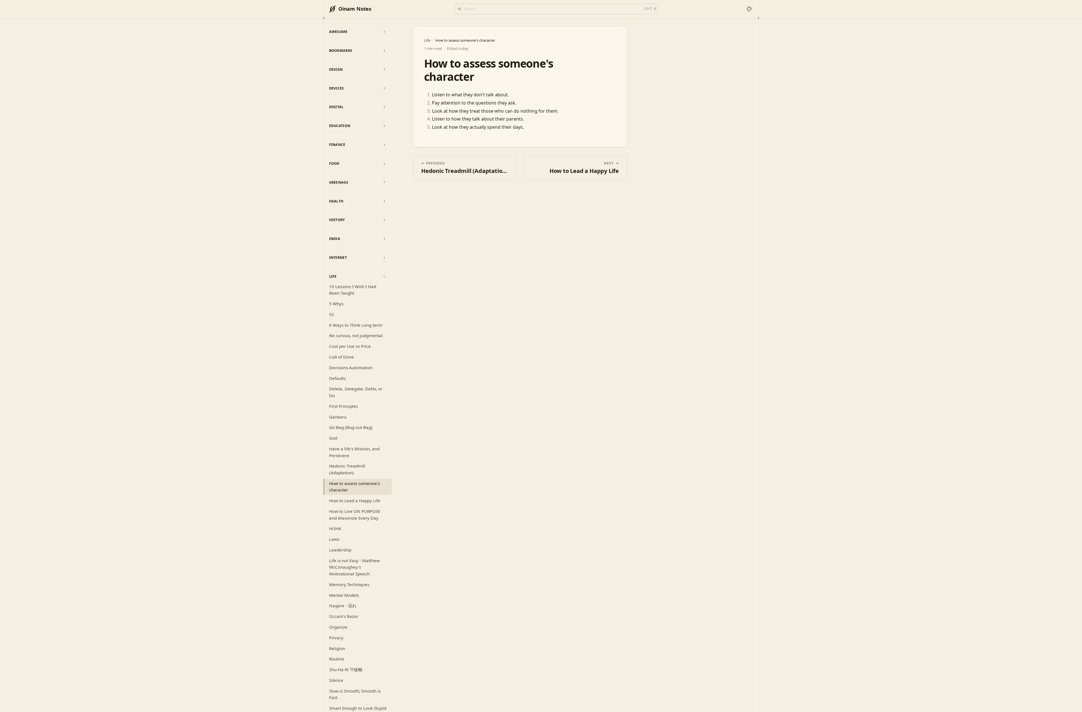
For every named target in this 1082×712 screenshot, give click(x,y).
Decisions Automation (351, 367)
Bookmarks (340, 50)
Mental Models (344, 595)
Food (334, 163)
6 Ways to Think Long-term (355, 325)
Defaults (337, 378)
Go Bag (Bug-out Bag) (351, 427)
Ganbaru (338, 417)
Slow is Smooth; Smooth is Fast (355, 694)
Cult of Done (341, 357)
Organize (338, 627)
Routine (336, 659)
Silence (336, 680)
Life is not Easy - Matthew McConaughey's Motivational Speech (354, 567)
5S (331, 314)
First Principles (343, 406)
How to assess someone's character (354, 486)
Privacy (336, 637)
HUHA (335, 528)
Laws (334, 539)
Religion (337, 648)
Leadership (340, 550)
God (333, 438)
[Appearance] (749, 9)
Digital (336, 106)
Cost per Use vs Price (350, 346)
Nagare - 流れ (342, 605)
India (334, 238)
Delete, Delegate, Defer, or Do (355, 392)
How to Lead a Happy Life (354, 500)
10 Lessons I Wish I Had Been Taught (352, 290)
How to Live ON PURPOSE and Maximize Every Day (354, 514)
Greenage (339, 182)
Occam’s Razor (343, 616)
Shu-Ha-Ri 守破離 (345, 669)
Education (340, 125)
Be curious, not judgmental (356, 335)
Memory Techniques (349, 584)
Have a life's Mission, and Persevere (354, 452)
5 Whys (336, 303)
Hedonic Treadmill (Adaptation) (347, 469)
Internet (338, 257)
